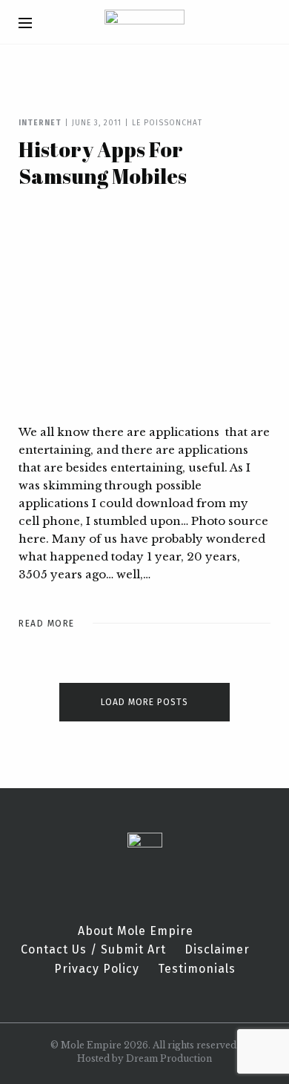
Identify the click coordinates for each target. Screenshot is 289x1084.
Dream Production (169, 1058)
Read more (47, 623)
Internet (40, 123)
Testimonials (197, 969)
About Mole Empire (135, 931)
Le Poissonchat (167, 123)
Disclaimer (217, 950)
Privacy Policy (96, 969)
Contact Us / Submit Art (93, 950)
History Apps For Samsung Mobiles (103, 162)
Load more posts (144, 702)
